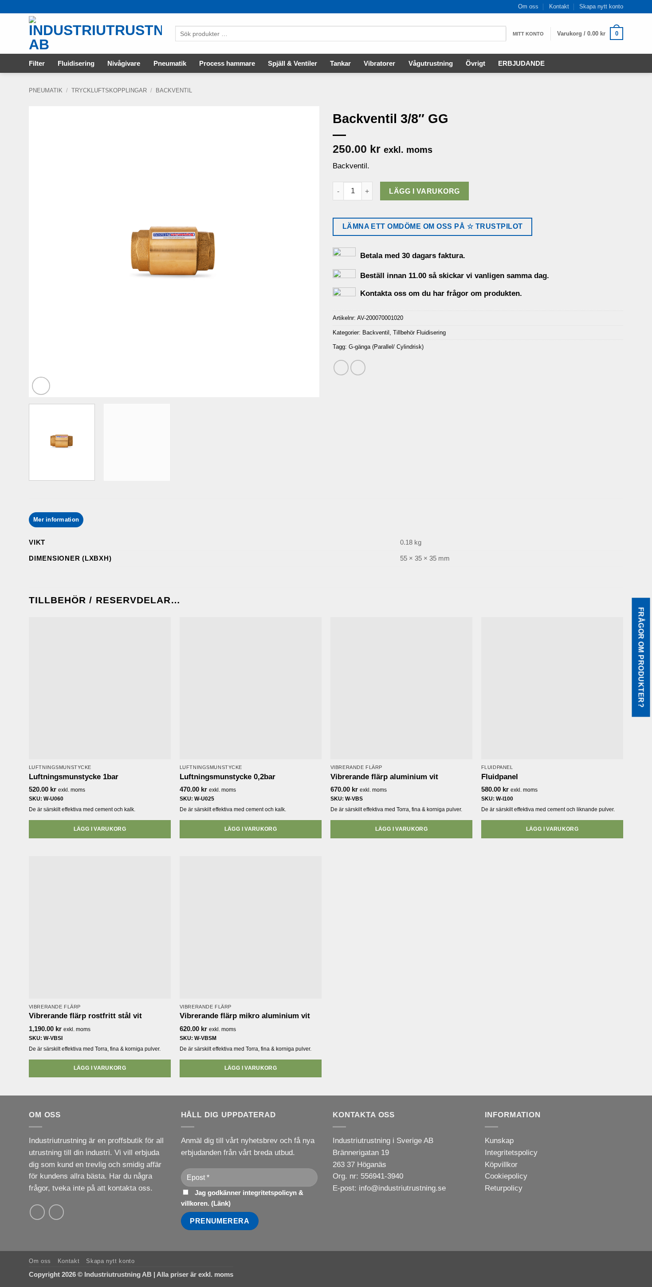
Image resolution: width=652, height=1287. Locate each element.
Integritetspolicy (511, 1152)
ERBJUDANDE (521, 63)
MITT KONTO (528, 33)
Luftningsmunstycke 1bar (73, 777)
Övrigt (475, 63)
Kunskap (499, 1140)
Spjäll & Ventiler (292, 63)
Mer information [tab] (56, 519)
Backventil (174, 90)
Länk (220, 1203)
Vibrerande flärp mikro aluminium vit (245, 1016)
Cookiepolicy (506, 1176)
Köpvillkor (501, 1164)
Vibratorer (379, 63)
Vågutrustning (430, 63)
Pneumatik (169, 63)
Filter (37, 63)
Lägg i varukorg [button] (100, 829)
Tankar (340, 63)
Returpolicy (503, 1188)
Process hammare (227, 63)
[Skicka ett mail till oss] (37, 1212)
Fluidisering (76, 63)
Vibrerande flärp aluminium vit (384, 777)
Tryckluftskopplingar (109, 90)
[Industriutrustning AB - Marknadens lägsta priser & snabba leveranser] (95, 34)
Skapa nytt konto (601, 6)
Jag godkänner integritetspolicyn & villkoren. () (242, 1198)
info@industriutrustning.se (402, 1188)
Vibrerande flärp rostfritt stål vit (85, 1016)
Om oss (528, 6)
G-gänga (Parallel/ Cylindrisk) (386, 346)
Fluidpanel (499, 777)
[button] (590, 34)
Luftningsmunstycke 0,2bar (227, 777)
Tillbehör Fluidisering (419, 332)
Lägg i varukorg (424, 191)
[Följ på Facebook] (56, 1212)
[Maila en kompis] (358, 367)
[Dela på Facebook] (341, 367)
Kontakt (559, 6)
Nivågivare (123, 63)
